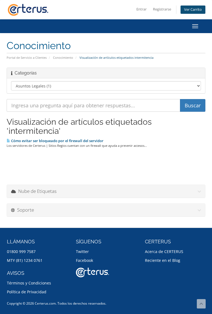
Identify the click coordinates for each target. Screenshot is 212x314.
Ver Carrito (193, 9)
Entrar (141, 9)
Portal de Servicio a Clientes (27, 57)
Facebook (84, 260)
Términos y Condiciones (29, 283)
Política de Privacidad (26, 291)
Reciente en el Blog (162, 260)
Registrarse (162, 9)
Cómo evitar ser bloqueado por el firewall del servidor (57, 140)
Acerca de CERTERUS (164, 251)
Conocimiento (63, 57)
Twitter (82, 251)
